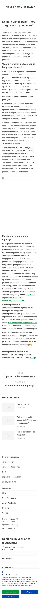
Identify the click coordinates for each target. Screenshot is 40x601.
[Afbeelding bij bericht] (8, 407)
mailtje (33, 358)
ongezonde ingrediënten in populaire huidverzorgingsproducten (18, 298)
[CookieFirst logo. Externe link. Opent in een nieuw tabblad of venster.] (2, 572)
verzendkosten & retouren (12, 467)
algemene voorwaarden (11, 477)
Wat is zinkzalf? (23, 404)
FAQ (4, 472)
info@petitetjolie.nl (9, 528)
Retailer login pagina (10, 457)
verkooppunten (8, 462)
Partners (5, 508)
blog (4, 493)
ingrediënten (7, 488)
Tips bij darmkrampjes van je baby (26, 433)
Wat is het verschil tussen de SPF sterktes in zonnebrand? (26, 420)
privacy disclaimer (9, 482)
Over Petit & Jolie (9, 498)
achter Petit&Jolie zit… (11, 503)
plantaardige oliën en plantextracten (22, 323)
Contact (5, 513)
